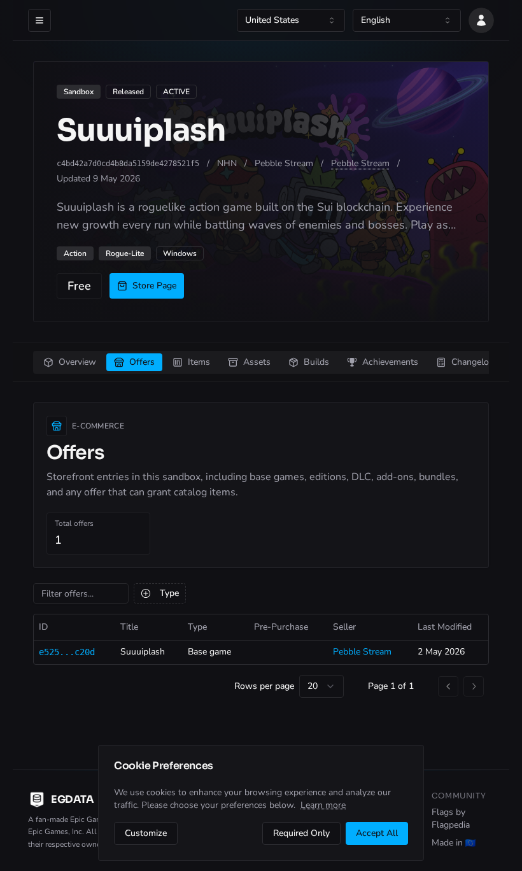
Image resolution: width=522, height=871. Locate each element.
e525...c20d (67, 652)
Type (169, 593)
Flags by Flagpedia (451, 818)
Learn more (323, 805)
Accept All (377, 833)
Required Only (301, 833)
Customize (146, 833)
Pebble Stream (360, 163)
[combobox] (291, 20)
